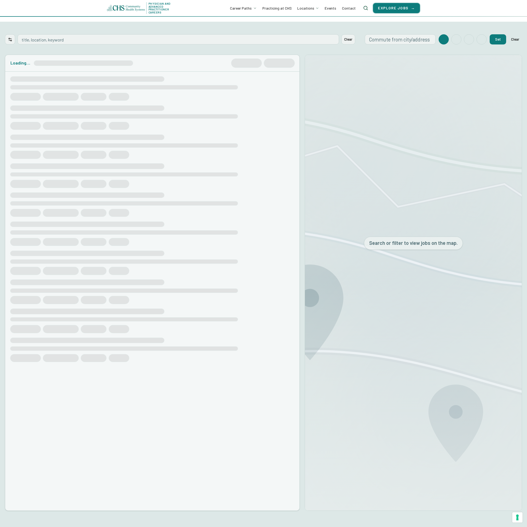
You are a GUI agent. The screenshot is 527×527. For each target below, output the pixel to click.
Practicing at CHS (277, 8)
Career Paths (241, 8)
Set (498, 39)
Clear (348, 39)
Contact (349, 8)
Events (330, 8)
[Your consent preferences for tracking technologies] (517, 517)
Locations (305, 8)
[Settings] (10, 39)
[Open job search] (365, 8)
